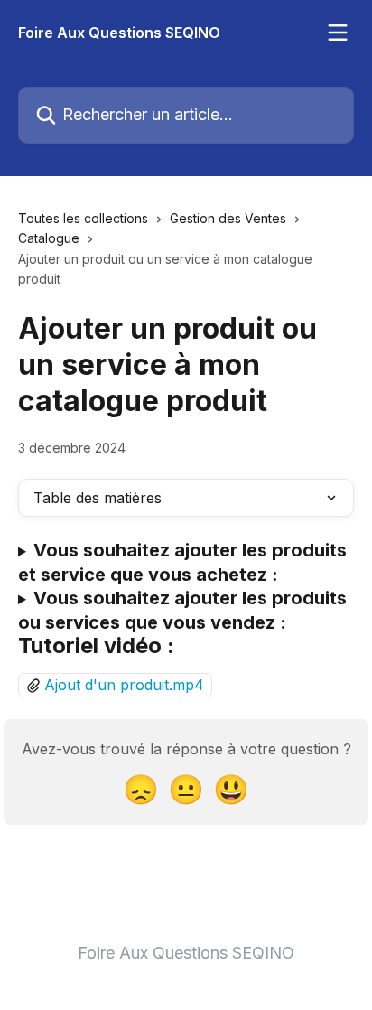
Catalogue (48, 238)
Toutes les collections (83, 218)
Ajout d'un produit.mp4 (124, 685)
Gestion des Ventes (228, 218)
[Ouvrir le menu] (337, 32)
